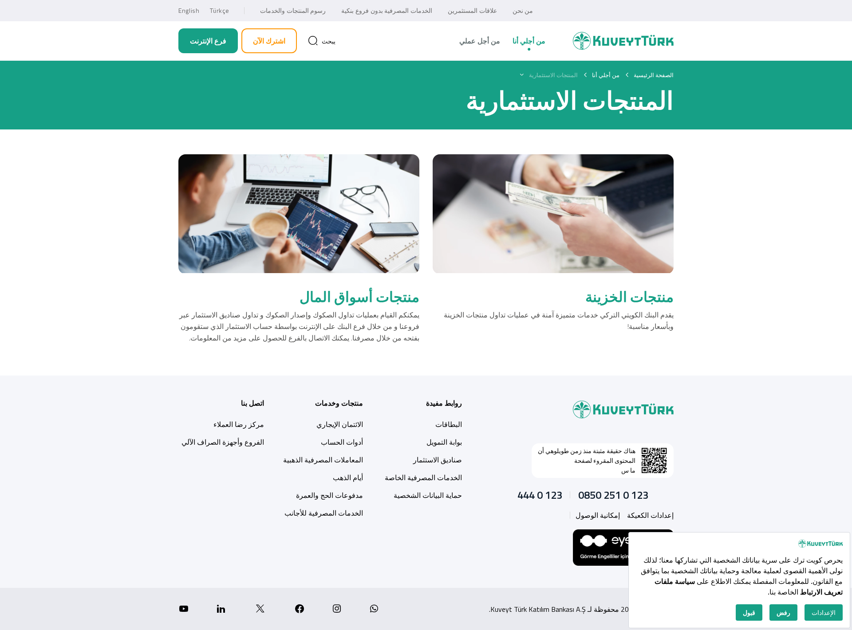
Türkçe (219, 10)
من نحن (523, 10)
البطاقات (448, 424)
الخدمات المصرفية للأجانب (323, 513)
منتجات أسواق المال (359, 296)
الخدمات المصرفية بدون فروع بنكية (386, 10)
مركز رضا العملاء (238, 424)
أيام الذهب (348, 477)
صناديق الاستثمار (437, 459)
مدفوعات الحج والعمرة (329, 495)
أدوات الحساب (342, 442)
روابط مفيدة (444, 403)
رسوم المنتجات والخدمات (293, 10)
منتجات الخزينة (629, 296)
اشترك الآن (269, 40)
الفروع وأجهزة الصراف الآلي (222, 442)
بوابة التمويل (444, 442)
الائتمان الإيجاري (339, 424)
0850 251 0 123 (613, 495)
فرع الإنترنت (208, 40)
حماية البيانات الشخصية (428, 495)
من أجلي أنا (529, 40)
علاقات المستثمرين (472, 10)
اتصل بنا (252, 403)
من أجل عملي (479, 40)
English (188, 10)
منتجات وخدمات (339, 403)
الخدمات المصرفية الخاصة (423, 477)
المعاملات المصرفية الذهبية (323, 459)
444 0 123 (539, 495)
